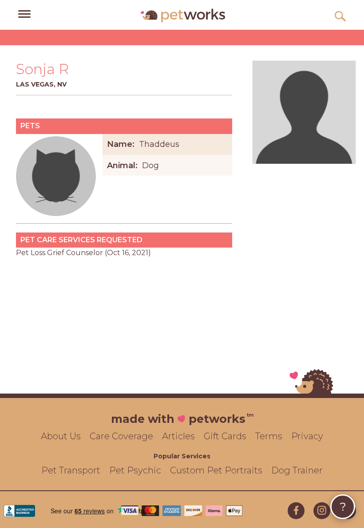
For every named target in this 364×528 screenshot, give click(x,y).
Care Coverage (121, 436)
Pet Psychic (135, 470)
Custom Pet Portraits (216, 470)
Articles (178, 436)
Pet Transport (70, 470)
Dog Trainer (297, 470)
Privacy (307, 436)
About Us (61, 436)
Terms (268, 436)
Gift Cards (225, 436)
